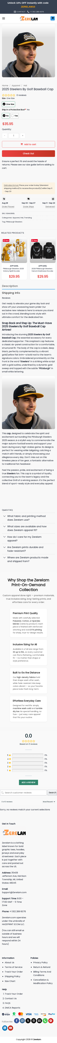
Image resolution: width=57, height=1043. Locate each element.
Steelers (11, 473)
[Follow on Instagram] (22, 1020)
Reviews (6, 297)
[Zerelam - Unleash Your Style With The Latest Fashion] (28, 18)
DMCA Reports (12, 1007)
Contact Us (11, 998)
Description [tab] (10, 286)
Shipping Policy (12, 976)
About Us (9, 962)
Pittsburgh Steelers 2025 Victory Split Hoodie (13, 269)
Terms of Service (13, 967)
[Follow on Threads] (33, 1020)
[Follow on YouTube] (10, 1028)
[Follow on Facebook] (16, 1020)
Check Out (28, 153)
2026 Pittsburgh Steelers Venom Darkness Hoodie (42, 269)
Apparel (16, 85)
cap (9, 433)
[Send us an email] (39, 1020)
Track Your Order (14, 971)
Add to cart (30, 144)
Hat (25, 85)
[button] (3, 18)
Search (52, 792)
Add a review (28, 782)
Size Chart (10, 981)
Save (7, 240)
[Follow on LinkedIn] (4, 1028)
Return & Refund (41, 967)
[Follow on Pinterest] (50, 1020)
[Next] (54, 257)
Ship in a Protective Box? (14, 109)
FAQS (7, 1003)
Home (5, 85)
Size (4, 98)
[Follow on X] (28, 1020)
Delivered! (50, 206)
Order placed (8, 206)
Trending (28, 218)
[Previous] (2, 257)
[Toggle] (4, 516)
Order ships (28, 206)
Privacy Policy (40, 962)
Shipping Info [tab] (11, 293)
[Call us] (45, 1020)
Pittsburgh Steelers (14, 222)
